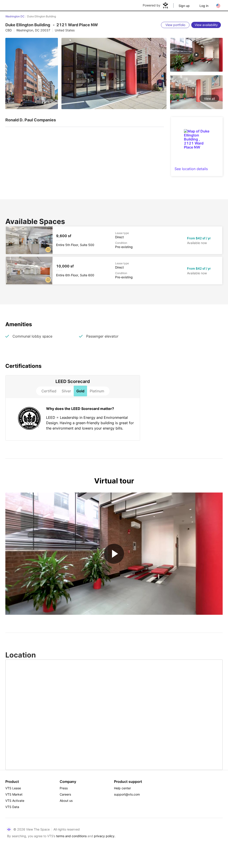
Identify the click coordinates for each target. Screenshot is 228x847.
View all (209, 98)
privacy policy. (104, 836)
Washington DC (14, 16)
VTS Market (13, 794)
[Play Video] (114, 554)
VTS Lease (13, 788)
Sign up (184, 6)
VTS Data (12, 807)
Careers (65, 794)
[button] (48, 249)
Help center (122, 788)
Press (64, 788)
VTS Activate (14, 800)
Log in (204, 6)
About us (66, 800)
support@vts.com (127, 794)
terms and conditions (71, 836)
